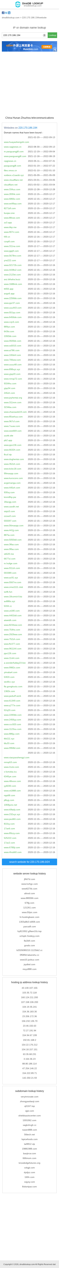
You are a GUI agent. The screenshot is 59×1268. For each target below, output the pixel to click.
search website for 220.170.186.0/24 (29, 862)
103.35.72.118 (29, 992)
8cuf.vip (8, 454)
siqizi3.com (9, 511)
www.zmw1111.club (13, 587)
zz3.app (8, 222)
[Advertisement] (29, 83)
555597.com (10, 521)
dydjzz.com (29, 1172)
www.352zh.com (12, 464)
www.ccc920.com (12, 724)
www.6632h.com (12, 449)
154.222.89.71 (29, 1073)
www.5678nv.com (12, 255)
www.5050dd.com (13, 539)
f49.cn (7, 236)
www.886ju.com (12, 734)
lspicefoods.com (30, 1139)
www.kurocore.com (13, 478)
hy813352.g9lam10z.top (29, 931)
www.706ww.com (12, 360)
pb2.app (8, 440)
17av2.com (9, 842)
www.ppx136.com (12, 445)
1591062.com (29, 1120)
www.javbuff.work (12, 696)
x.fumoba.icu (10, 771)
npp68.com (9, 795)
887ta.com (9, 535)
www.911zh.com (12, 568)
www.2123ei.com (12, 274)
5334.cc (8, 606)
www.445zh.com (12, 487)
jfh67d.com (29, 879)
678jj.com (29, 903)
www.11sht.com (11, 658)
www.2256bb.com (13, 298)
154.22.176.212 (29, 1044)
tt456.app (8, 289)
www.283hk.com (12, 194)
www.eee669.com (13, 431)
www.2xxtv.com (11, 767)
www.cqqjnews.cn (12, 147)
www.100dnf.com (12, 355)
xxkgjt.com (29, 1167)
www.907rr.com (11, 232)
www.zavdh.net (11, 506)
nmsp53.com (10, 762)
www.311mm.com (12, 402)
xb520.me (9, 554)
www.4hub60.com (13, 852)
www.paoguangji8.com (15, 156)
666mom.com (29, 1158)
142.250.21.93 (29, 1078)
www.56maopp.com (13, 525)
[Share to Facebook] (3, 13)
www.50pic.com (29, 912)
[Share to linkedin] (9, 13)
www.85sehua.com (13, 416)
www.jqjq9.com (11, 251)
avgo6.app (9, 293)
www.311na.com (12, 246)
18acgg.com (10, 502)
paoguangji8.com (12, 165)
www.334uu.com (12, 189)
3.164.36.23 (30, 1059)
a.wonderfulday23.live (15, 663)
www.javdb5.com (12, 819)
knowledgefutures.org (29, 1163)
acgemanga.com (12, 483)
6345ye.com (10, 776)
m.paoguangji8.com (14, 151)
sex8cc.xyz (9, 681)
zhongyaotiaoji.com (29, 1101)
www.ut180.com (12, 610)
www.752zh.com (12, 639)
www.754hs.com (12, 629)
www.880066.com (29, 898)
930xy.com (9, 492)
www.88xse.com (12, 218)
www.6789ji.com (12, 847)
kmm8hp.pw (10, 497)
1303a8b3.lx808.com (29, 922)
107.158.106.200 (29, 1002)
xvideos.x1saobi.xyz (14, 175)
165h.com (29, 1177)
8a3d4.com (29, 940)
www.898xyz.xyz (12, 369)
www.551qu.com (12, 312)
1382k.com (9, 691)
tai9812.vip (29, 1144)
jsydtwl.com (29, 964)
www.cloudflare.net (13, 180)
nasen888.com (29, 1129)
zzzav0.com (10, 516)
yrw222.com (10, 260)
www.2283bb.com (13, 715)
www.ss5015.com (12, 345)
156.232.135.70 (29, 1021)
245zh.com (9, 393)
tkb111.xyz (9, 738)
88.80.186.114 (29, 1063)
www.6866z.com (12, 199)
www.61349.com (12, 700)
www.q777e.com (12, 705)
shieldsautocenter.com (29, 1115)
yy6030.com (10, 786)
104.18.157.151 (29, 1049)
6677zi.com (9, 558)
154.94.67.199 (29, 1035)
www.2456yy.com (12, 719)
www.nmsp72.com (13, 378)
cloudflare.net (10, 184)
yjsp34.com (9, 388)
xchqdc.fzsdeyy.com (29, 936)
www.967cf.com (12, 421)
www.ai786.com (12, 350)
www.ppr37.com (12, 303)
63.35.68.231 (29, 1054)
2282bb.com (10, 336)
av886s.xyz (9, 601)
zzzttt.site (8, 435)
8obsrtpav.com (29, 1186)
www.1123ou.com (12, 729)
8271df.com (10, 208)
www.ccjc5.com (11, 322)
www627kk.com (29, 888)
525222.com (10, 838)
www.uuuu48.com (13, 364)
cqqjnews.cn (10, 161)
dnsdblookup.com (11, 17)
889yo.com (9, 326)
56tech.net (29, 1134)
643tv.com (9, 331)
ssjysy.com (29, 1182)
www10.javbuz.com (29, 959)
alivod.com (29, 893)
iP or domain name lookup (29, 27)
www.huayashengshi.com (16, 142)
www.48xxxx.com (12, 781)
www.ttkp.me (10, 227)
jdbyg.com (9, 800)
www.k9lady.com (12, 809)
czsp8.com (9, 241)
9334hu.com (10, 383)
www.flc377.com (12, 644)
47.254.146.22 (29, 1068)
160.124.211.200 (29, 997)
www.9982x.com (12, 667)
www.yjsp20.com (12, 374)
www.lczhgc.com (29, 884)
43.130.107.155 (29, 988)
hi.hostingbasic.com (29, 917)
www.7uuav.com (12, 426)
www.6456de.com (13, 317)
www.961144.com (12, 648)
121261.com (29, 907)
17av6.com (9, 828)
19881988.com (29, 1148)
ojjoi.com (29, 1111)
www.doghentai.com (14, 459)
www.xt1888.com (12, 790)
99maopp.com (11, 473)
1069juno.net (10, 805)
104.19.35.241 (29, 1007)
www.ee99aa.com (13, 203)
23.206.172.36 (29, 1016)
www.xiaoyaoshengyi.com (16, 757)
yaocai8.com (29, 926)
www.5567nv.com (12, 582)
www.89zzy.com (12, 833)
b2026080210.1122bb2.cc (29, 950)
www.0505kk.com (12, 341)
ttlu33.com (9, 743)
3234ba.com (10, 407)
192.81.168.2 (29, 1040)
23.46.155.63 (29, 1025)
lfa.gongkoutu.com (13, 686)
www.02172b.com (13, 265)
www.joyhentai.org (13, 397)
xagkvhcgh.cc (29, 1125)
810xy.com (9, 824)
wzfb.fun (8, 592)
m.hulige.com (10, 563)
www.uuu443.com (13, 307)
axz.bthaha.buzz (12, 279)
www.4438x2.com (12, 270)
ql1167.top (29, 1106)
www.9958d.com (12, 748)
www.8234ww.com (13, 625)
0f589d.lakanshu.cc (29, 955)
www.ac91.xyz (11, 577)
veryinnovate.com (29, 1096)
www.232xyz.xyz (12, 814)
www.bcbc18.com (12, 468)
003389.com (10, 573)
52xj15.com (9, 710)
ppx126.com (10, 653)
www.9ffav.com (11, 549)
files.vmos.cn (10, 170)
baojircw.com (29, 1153)
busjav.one (9, 213)
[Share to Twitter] (6, 13)
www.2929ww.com (13, 634)
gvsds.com (29, 945)
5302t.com (9, 677)
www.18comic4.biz (13, 596)
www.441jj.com (11, 530)
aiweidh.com (10, 620)
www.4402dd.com (13, 615)
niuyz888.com (30, 969)
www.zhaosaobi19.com (15, 412)
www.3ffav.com (11, 544)
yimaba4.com (10, 672)
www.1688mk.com (13, 284)
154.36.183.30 (29, 1011)
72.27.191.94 (29, 1030)
